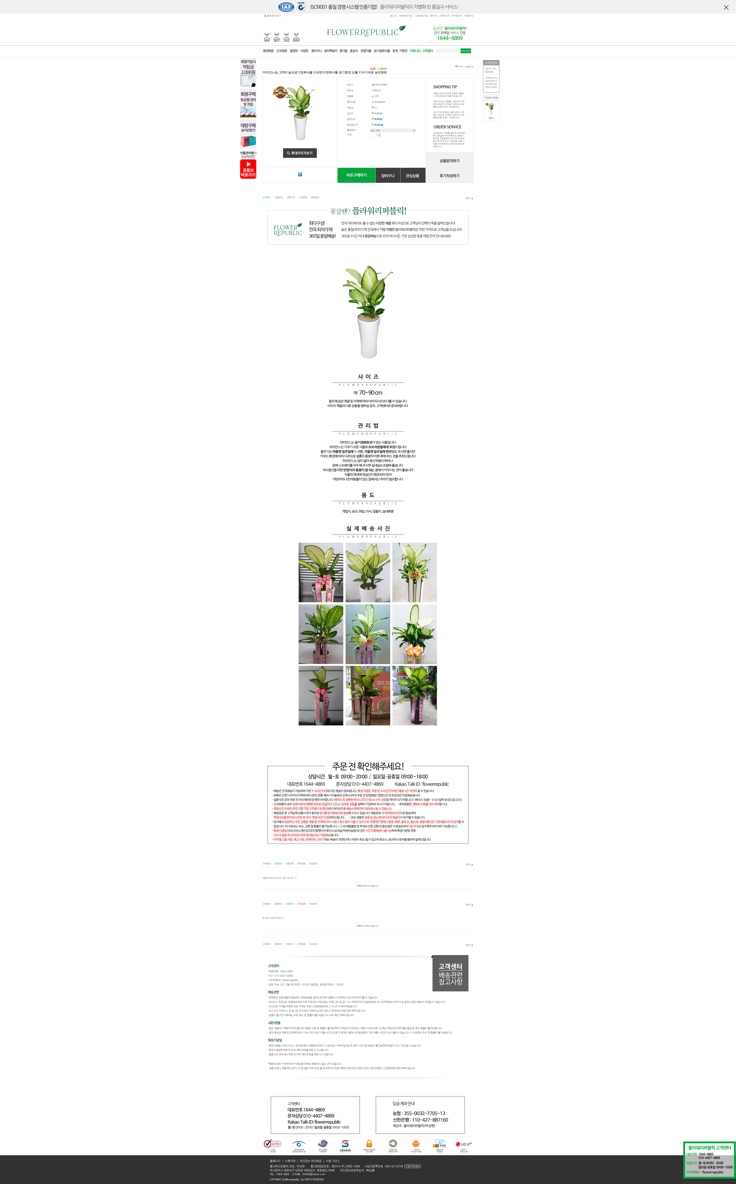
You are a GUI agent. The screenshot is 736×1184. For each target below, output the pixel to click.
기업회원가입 (421, 15)
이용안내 (468, 15)
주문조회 (444, 15)
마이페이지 (457, 15)
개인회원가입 (405, 15)
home (460, 66)
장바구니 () (490, 68)
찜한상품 (489, 71)
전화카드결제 (491, 87)
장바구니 (434, 15)
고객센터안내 (491, 78)
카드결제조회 (491, 84)
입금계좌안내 (491, 81)
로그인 (393, 15)
